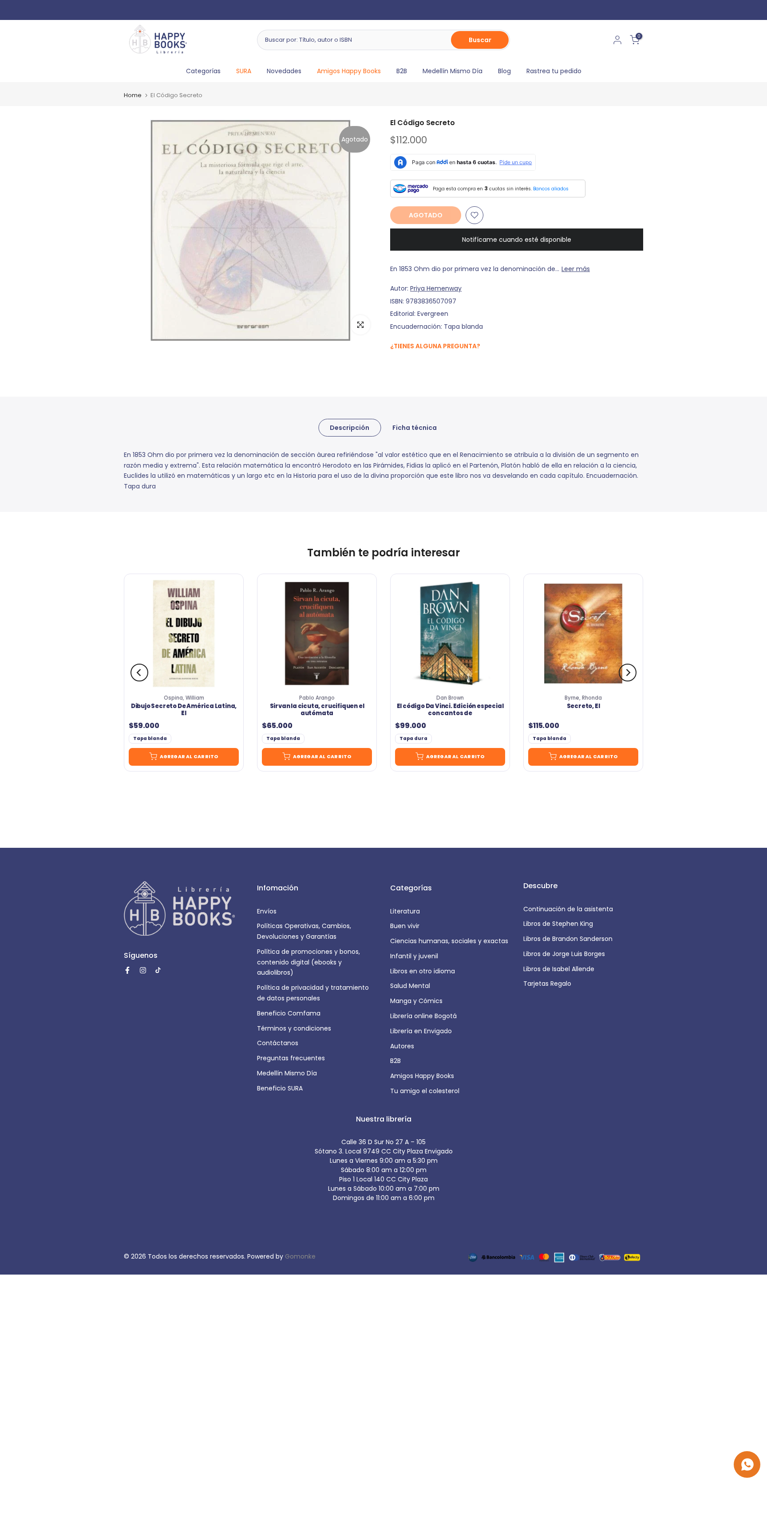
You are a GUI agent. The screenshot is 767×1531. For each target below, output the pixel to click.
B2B (401, 71)
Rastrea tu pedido (553, 71)
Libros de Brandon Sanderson (568, 938)
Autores (402, 1046)
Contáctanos (277, 1043)
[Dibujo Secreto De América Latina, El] (184, 634)
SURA (243, 71)
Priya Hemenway (436, 288)
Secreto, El (583, 706)
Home (133, 95)
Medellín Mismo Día (452, 71)
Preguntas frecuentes (291, 1058)
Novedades (284, 71)
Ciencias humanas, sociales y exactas (449, 941)
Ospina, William (184, 697)
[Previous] (139, 672)
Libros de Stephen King (558, 923)
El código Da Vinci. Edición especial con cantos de (450, 710)
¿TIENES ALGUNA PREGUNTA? (435, 346)
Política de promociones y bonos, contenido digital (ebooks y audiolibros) (308, 962)
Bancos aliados (551, 188)
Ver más (427, 9)
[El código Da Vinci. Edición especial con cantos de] (450, 634)
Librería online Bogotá (423, 1015)
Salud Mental (410, 985)
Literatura (405, 911)
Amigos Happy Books (349, 71)
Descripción (349, 427)
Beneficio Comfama (288, 1013)
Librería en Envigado (421, 1031)
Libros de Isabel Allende (558, 968)
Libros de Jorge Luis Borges (564, 953)
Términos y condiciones (294, 1028)
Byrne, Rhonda (583, 697)
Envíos (267, 911)
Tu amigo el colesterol (424, 1090)
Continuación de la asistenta (568, 909)
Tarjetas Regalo (547, 983)
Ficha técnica (414, 427)
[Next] (628, 672)
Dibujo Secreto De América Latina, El (184, 710)
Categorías (203, 71)
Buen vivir (404, 925)
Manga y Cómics (416, 1000)
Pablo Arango (317, 697)
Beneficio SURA (280, 1088)
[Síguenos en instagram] (412, 365)
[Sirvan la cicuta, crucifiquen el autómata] (317, 634)
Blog (504, 71)
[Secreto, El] (583, 634)
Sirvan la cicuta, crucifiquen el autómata (317, 710)
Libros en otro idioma (422, 971)
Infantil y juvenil (414, 956)
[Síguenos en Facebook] (394, 365)
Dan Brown (450, 697)
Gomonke (300, 1256)
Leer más (575, 269)
